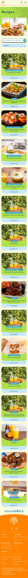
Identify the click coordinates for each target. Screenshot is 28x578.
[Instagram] (16, 528)
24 (13, 510)
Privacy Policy (4, 559)
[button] (21, 2)
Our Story (4, 537)
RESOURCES (18, 543)
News (16, 545)
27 (20, 510)
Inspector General (17, 559)
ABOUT (3, 534)
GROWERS (18, 534)
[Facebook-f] (11, 528)
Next (23, 510)
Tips (15, 548)
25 (15, 510)
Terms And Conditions (6, 556)
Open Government (17, 556)
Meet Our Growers (20, 537)
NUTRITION (5, 543)
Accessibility (4, 563)
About (2, 561)
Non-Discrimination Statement (20, 561)
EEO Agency (15, 563)
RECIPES (4, 551)
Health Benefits (6, 548)
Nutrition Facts (6, 545)
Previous (5, 510)
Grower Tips (18, 539)
